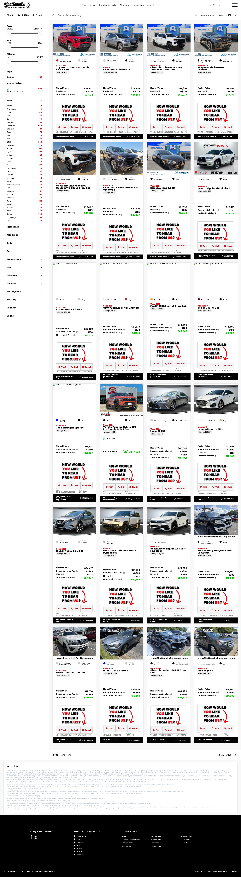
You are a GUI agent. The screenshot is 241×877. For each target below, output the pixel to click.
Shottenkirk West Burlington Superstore (111, 376)
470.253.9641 (229, 620)
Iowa (79, 845)
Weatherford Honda (65, 136)
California (81, 836)
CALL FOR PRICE (110, 452)
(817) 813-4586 (131, 452)
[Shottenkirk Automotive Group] (17, 5)
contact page (173, 807)
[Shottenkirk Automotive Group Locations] (217, 5)
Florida (80, 851)
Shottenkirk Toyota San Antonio (206, 256)
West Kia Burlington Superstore (64, 377)
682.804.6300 (87, 136)
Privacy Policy (38, 788)
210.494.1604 (229, 256)
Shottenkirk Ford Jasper (204, 620)
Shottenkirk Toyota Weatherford (111, 499)
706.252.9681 (182, 499)
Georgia (80, 842)
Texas (79, 839)
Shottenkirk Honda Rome (158, 499)
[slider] (9, 33)
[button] (94, 39)
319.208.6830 (87, 377)
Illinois (79, 848)
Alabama (81, 854)
